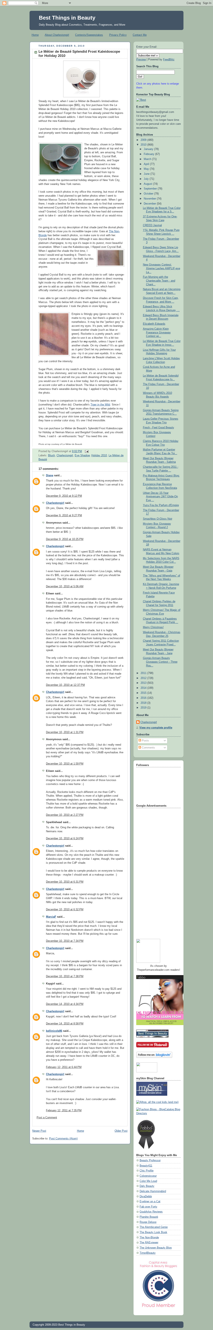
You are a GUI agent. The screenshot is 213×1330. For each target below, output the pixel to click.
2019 (144, 707)
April (147, 164)
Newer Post (39, 1130)
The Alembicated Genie (154, 1227)
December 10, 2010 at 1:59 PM (64, 763)
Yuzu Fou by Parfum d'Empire (161, 505)
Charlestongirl (65, 455)
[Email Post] (86, 451)
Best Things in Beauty (67, 18)
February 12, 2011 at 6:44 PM (64, 1067)
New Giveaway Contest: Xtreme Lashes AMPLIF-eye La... (161, 268)
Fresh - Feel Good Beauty (158, 427)
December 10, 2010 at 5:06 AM (64, 586)
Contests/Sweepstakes (89, 34)
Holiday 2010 (99, 455)
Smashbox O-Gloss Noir (157, 518)
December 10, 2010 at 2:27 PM (64, 814)
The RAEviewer (149, 1242)
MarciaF (51, 916)
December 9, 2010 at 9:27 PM (64, 515)
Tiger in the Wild (100, 404)
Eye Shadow (82, 455)
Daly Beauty (147, 1186)
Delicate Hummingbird (153, 1191)
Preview (141, 59)
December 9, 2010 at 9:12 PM (64, 495)
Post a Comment (47, 1117)
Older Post (121, 1130)
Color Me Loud (148, 1181)
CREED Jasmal (152, 225)
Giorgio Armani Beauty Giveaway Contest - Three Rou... (160, 662)
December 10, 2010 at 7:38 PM (64, 976)
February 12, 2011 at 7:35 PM (64, 1110)
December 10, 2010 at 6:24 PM (64, 838)
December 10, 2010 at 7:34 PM (64, 940)
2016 (144, 697)
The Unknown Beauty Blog (156, 1247)
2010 (144, 144)
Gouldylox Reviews (151, 1211)
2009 (144, 139)
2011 (144, 673)
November (150, 198)
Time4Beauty (148, 1252)
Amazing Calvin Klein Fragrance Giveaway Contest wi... (157, 332)
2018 (144, 702)
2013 (144, 682)
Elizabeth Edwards (154, 323)
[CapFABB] (158, 1308)
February (149, 154)
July (147, 178)
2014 (144, 687)
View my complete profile (155, 727)
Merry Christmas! (153, 627)
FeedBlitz (169, 59)
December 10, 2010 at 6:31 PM (64, 881)
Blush (51, 455)
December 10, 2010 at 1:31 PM (64, 732)
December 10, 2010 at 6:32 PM (64, 909)
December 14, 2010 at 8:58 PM (64, 1023)
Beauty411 (146, 1165)
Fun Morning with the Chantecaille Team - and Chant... (159, 281)
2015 (144, 692)
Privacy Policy (118, 34)
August (148, 183)
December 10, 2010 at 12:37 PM (65, 685)
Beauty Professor (150, 1160)
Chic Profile (147, 1170)
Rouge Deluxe (148, 1222)
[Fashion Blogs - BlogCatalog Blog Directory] (158, 1113)
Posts (145, 740)
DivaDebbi (146, 1196)
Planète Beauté (149, 1216)
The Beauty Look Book (153, 1232)
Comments (148, 747)
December (150, 203)
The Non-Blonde (149, 1237)
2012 (144, 678)
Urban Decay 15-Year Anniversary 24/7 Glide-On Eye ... (160, 497)
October (149, 193)
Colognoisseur (148, 1175)
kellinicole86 (54, 1030)
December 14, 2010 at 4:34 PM (64, 1004)
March (148, 159)
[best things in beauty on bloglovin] (154, 1057)
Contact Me (140, 34)
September (151, 188)
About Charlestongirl (57, 34)
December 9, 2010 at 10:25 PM (64, 539)
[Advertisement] (153, 871)
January (149, 149)
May (147, 168)
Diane (49, 475)
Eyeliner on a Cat (150, 1201)
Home (35, 34)
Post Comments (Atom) (63, 1138)
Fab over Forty (148, 1206)
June (147, 173)
